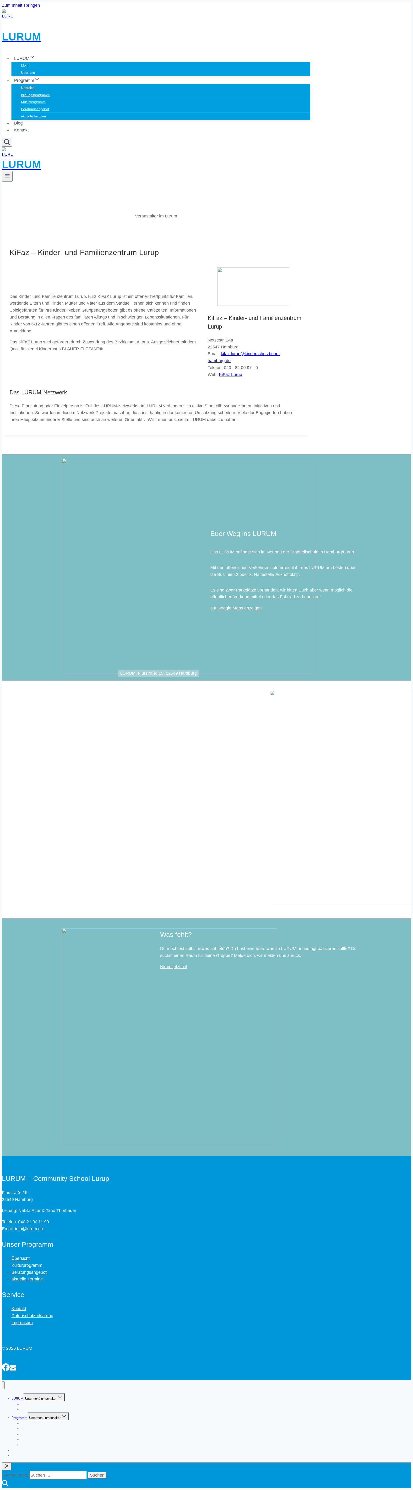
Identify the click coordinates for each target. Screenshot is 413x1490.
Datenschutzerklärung (32, 1315)
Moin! (25, 65)
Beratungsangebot (35, 109)
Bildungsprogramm (35, 95)
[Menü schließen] (3, 1385)
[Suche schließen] (6, 1466)
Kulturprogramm (33, 102)
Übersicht (28, 88)
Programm (19, 1418)
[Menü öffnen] (7, 176)
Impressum (22, 1322)
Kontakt (21, 130)
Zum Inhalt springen (21, 5)
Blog (18, 123)
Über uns (28, 72)
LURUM (17, 1398)
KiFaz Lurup (230, 374)
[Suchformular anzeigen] (7, 142)
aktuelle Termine (33, 116)
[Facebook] (6, 1366)
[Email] (13, 1366)
